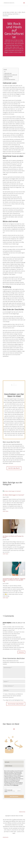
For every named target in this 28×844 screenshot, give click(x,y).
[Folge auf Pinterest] (15, 803)
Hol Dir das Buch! (14, 468)
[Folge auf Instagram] (18, 803)
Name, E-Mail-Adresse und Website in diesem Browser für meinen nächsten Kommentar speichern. (13, 695)
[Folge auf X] (12, 803)
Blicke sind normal (8, 76)
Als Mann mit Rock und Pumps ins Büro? (13, 536)
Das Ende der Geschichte (10, 79)
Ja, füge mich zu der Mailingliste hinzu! (13, 700)
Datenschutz (15, 785)
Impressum (5, 837)
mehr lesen (5, 511)
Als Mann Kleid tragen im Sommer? (13, 495)
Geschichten (15, 14)
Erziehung (7, 78)
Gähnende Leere (8, 73)
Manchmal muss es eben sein (11, 75)
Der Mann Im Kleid (9, 12)
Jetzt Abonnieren (14, 796)
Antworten (21, 652)
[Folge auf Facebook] (10, 803)
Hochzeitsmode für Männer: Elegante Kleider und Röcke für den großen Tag (14, 580)
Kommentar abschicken (16, 704)
